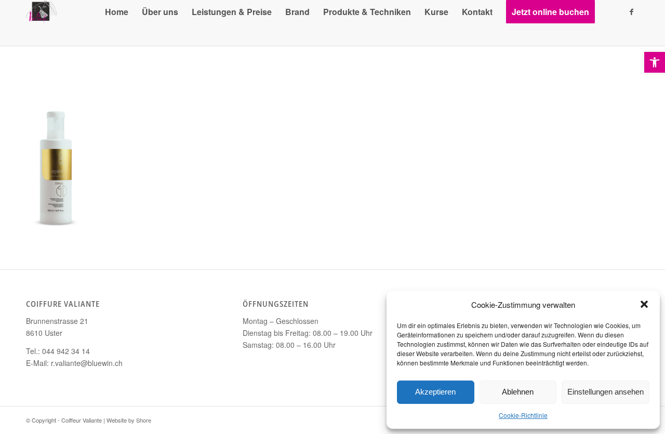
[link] (654, 62)
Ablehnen (518, 391)
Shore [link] (143, 420)
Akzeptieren (435, 391)
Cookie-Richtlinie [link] (523, 415)
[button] (644, 304)
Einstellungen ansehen (605, 391)
